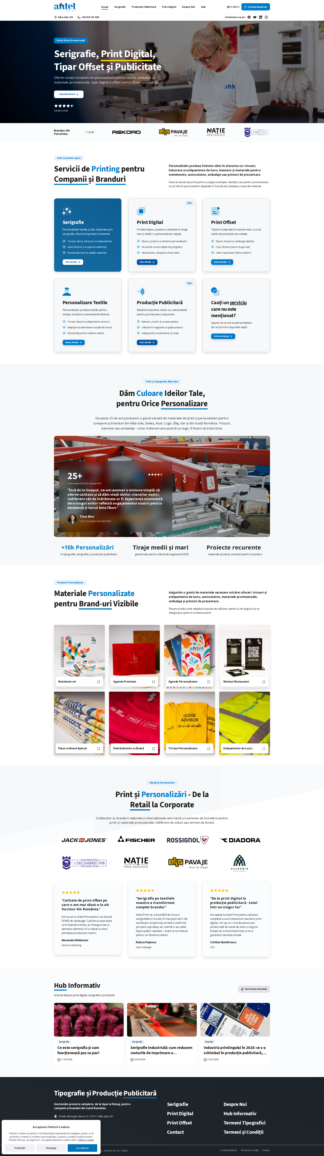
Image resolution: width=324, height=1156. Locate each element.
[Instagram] (266, 17)
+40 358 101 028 (90, 17)
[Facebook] (249, 17)
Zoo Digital (122, 1150)
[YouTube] (254, 17)
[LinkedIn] (260, 17)
